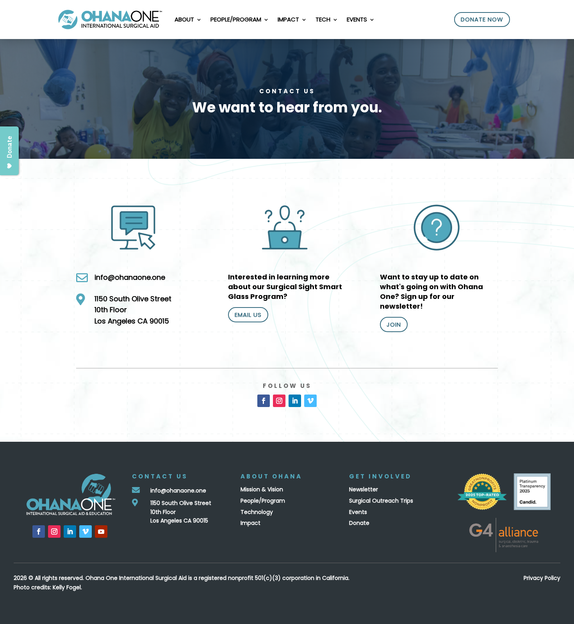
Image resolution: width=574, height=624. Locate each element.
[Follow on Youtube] (101, 531)
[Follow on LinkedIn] (295, 401)
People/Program (235, 19)
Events (357, 19)
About (184, 19)
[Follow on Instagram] (279, 401)
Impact (288, 19)
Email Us (248, 315)
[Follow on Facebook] (263, 401)
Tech (323, 19)
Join (394, 324)
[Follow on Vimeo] (310, 401)
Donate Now (482, 19)
